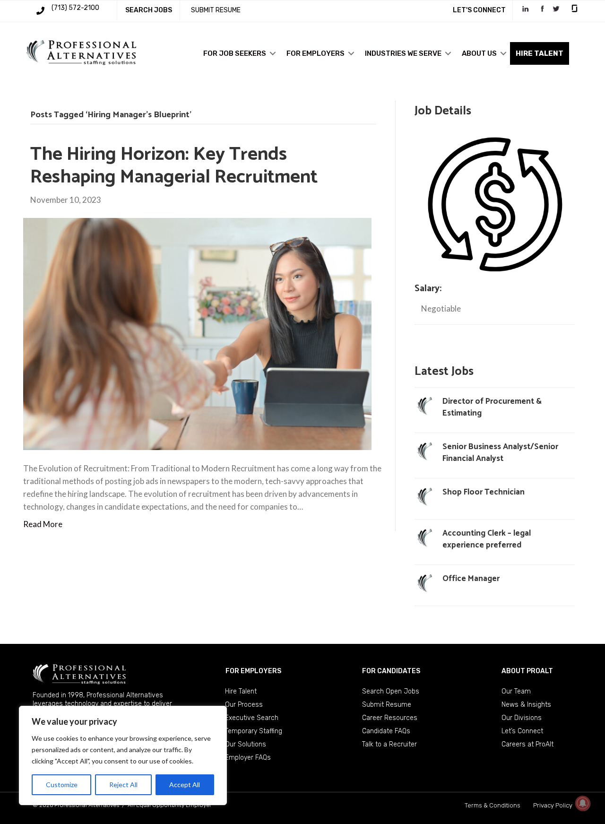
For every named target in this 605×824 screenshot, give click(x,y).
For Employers (315, 53)
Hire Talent (241, 691)
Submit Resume (386, 705)
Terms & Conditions (492, 805)
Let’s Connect (522, 731)
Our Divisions (521, 718)
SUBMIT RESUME (216, 10)
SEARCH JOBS (148, 10)
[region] (123, 755)
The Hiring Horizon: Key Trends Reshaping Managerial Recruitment (174, 166)
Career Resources (389, 718)
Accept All (184, 785)
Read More (42, 524)
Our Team (516, 691)
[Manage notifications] (582, 803)
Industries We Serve (403, 53)
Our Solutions (245, 744)
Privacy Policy (552, 805)
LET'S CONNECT (479, 10)
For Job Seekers (234, 53)
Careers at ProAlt (527, 744)
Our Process (244, 705)
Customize (62, 785)
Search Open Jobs (390, 691)
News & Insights (526, 705)
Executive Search (251, 718)
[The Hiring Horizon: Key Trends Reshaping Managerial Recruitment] (197, 333)
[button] (272, 53)
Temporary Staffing (253, 731)
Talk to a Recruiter (389, 744)
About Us (479, 53)
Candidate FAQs (386, 731)
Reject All (123, 785)
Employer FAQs (248, 758)
